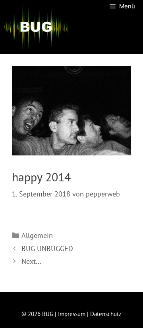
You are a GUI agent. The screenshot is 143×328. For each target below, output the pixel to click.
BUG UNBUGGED (47, 248)
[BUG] (36, 27)
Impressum (71, 314)
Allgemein (37, 235)
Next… (31, 261)
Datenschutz (106, 314)
